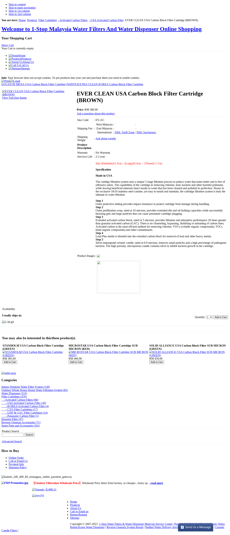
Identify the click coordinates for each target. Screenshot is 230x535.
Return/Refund (78, 514)
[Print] (5, 80)
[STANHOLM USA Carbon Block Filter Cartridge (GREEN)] (35, 355)
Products (32, 20)
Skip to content (17, 4)
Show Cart (7, 45)
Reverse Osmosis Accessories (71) (20, 422)
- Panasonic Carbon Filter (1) (20, 415)
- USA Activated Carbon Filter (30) (23, 403)
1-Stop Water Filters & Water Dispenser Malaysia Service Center (135, 523)
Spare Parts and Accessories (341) (20, 425)
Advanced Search (12, 441)
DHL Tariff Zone (125, 132)
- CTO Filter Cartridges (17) (19, 409)
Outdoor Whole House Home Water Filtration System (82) (34, 390)
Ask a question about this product (96, 113)
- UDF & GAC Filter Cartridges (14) (24, 412)
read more (157, 483)
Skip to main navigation (22, 7)
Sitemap (74, 517)
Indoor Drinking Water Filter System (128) (25, 386)
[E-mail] (15, 80)
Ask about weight (106, 138)
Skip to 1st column (19, 10)
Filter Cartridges (47, 20)
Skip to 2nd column (20, 14)
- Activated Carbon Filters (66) (19, 399)
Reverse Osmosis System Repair (125, 527)
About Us (75, 508)
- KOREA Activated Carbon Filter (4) (25, 406)
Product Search (10, 431)
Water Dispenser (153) (14, 393)
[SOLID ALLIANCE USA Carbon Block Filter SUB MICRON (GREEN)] (188, 355)
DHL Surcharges (147, 132)
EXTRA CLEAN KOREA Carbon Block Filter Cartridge (110, 84)
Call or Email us (79, 511)
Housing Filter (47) (12, 419)
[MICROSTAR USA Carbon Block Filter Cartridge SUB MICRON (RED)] (108, 355)
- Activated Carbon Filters (73, 20)
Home (22, 20)
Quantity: (200, 317)
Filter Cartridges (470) (14, 396)
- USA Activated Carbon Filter (106, 20)
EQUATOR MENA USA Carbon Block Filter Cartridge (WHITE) (39, 84)
